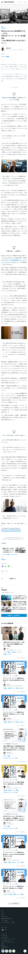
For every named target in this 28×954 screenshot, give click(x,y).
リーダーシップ (14, 554)
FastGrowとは (4, 916)
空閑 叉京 (12, 578)
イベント (3, 912)
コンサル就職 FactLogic (5, 940)
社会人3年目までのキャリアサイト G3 (8, 938)
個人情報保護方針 (4, 947)
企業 (2, 914)
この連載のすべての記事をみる (13, 615)
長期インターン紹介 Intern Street (7, 942)
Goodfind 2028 (4, 935)
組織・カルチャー (8, 654)
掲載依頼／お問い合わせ (6, 918)
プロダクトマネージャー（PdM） (11, 758)
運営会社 (2, 945)
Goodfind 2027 (4, 933)
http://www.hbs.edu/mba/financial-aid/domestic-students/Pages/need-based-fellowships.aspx (11, 530)
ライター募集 (4, 920)
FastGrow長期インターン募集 (7, 922)
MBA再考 (3, 28)
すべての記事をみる (14, 903)
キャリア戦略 (5, 56)
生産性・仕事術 (7, 688)
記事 (2, 910)
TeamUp (3, 943)
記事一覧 (7, 6)
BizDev (22, 688)
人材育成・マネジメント (17, 652)
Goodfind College (4, 937)
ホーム (2, 6)
